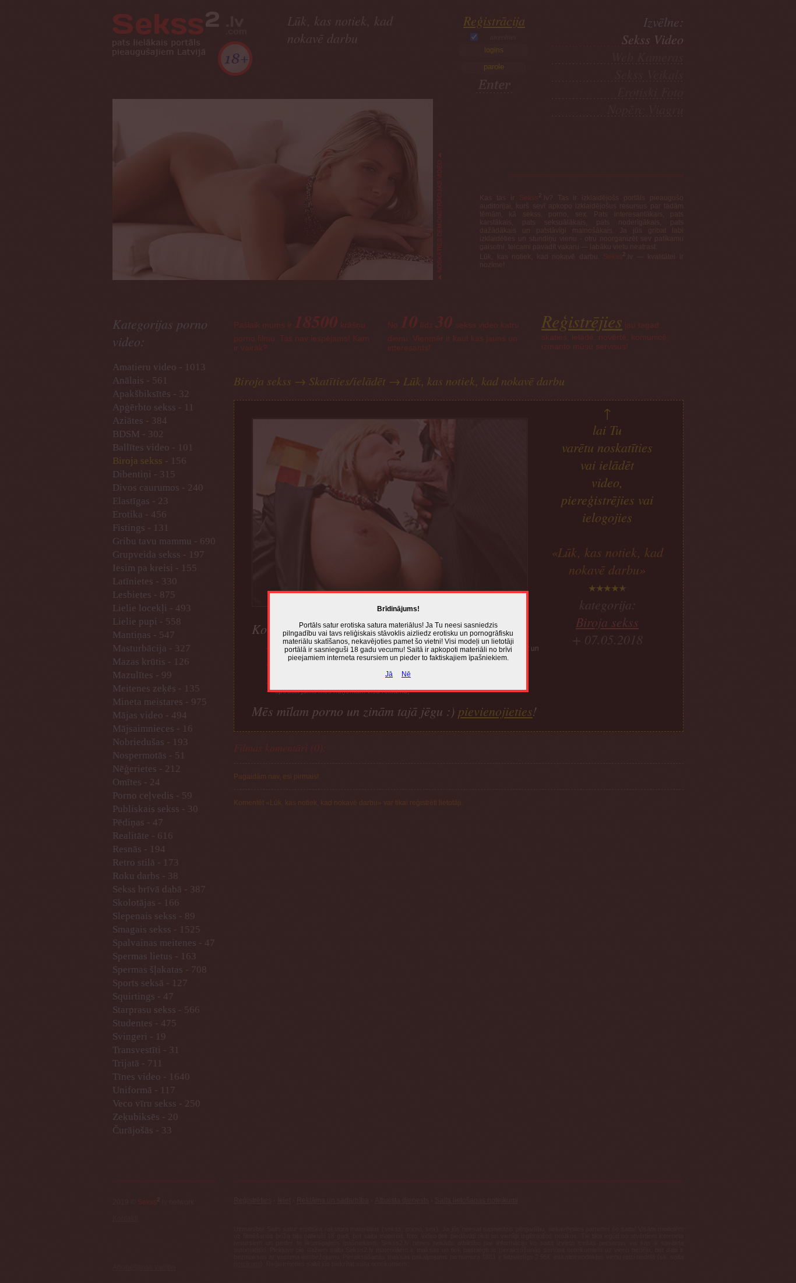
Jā (389, 674)
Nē (406, 674)
